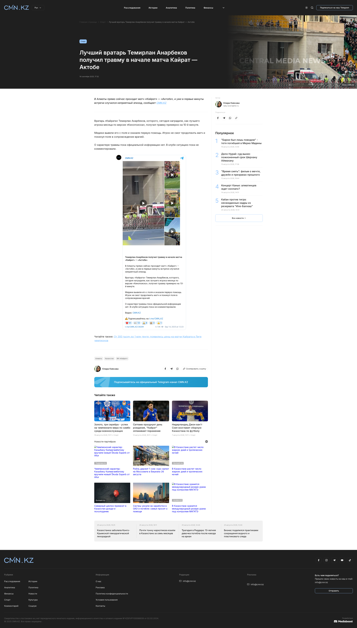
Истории (153, 7)
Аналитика (171, 7)
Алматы (98, 358)
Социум (32, 606)
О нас (98, 581)
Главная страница (88, 22)
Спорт (103, 22)
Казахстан (109, 358)
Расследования (132, 7)
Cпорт (7, 599)
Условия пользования (107, 599)
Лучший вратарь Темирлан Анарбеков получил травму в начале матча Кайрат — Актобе (152, 22)
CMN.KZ (161, 102)
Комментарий (11, 606)
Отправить (334, 591)
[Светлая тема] (306, 7)
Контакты (100, 606)
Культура (33, 599)
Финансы (208, 7)
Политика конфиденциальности (112, 593)
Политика (190, 7)
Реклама (100, 587)
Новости (32, 593)
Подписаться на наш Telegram (334, 7)
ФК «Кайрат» (122, 358)
